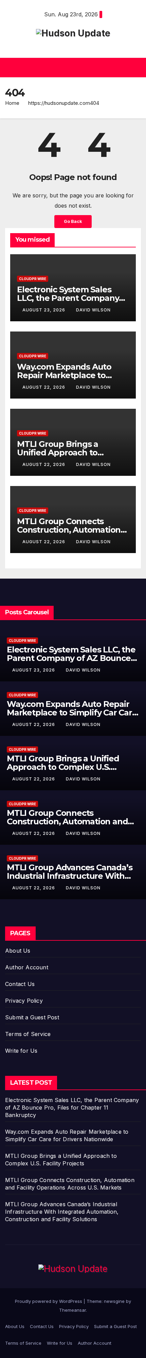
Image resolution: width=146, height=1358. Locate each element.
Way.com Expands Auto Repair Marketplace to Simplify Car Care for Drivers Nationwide (72, 712)
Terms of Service (28, 1034)
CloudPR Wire (32, 279)
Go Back (73, 221)
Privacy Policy (24, 1000)
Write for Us (21, 1050)
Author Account (26, 967)
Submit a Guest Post (32, 1017)
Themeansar (72, 1310)
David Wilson (93, 309)
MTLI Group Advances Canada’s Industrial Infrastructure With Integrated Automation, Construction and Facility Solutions (61, 1212)
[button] (71, 67)
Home (12, 103)
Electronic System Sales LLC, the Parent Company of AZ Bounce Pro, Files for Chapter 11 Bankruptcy (72, 1107)
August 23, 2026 (44, 309)
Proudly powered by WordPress (49, 1301)
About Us (18, 950)
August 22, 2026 (44, 387)
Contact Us (20, 984)
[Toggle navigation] (135, 67)
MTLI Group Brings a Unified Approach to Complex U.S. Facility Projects (63, 767)
